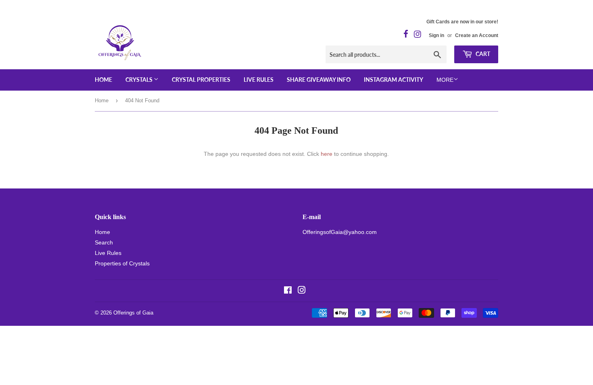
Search (104, 242)
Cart (482, 53)
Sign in (436, 35)
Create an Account (476, 35)
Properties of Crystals (122, 263)
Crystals (139, 79)
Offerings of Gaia (133, 313)
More (444, 80)
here (326, 154)
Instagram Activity (393, 79)
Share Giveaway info (319, 79)
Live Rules (259, 79)
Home (103, 79)
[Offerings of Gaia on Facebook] (288, 291)
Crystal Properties (201, 79)
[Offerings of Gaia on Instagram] (302, 291)
